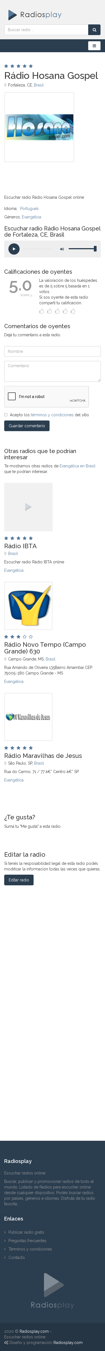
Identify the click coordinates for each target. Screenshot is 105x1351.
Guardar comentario (27, 426)
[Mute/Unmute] (61, 249)
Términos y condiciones (30, 1249)
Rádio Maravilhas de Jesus (43, 755)
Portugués (29, 208)
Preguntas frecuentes (27, 1240)
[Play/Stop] (14, 249)
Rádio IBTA (20, 546)
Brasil (39, 85)
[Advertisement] (32, 175)
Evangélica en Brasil (77, 466)
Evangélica (31, 217)
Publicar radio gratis (26, 1232)
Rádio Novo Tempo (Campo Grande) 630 (45, 648)
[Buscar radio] (94, 29)
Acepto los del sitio (49, 415)
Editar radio (19, 880)
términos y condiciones (52, 415)
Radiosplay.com (34, 1331)
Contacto (16, 1257)
